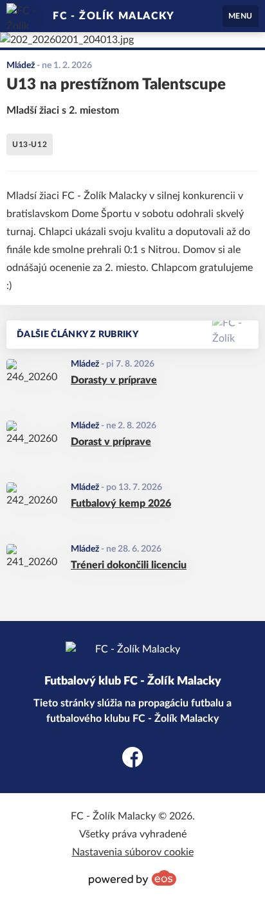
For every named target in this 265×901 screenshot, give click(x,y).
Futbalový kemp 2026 (121, 503)
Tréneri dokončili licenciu (129, 565)
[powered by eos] (132, 878)
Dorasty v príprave (114, 380)
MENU (240, 16)
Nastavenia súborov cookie (133, 852)
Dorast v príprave (111, 442)
